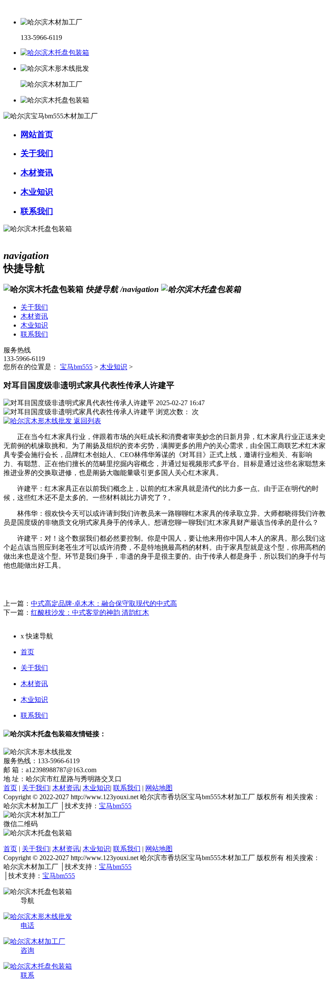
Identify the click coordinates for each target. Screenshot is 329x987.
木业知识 (113, 366)
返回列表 (86, 420)
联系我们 (34, 715)
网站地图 (159, 787)
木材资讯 (34, 683)
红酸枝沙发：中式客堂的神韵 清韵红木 (90, 612)
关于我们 (34, 667)
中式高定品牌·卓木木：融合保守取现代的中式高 (104, 603)
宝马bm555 (76, 366)
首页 (27, 652)
